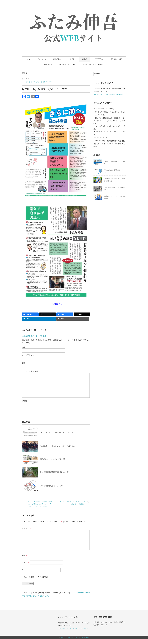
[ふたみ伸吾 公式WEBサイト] (74, 8)
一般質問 (72, 59)
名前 (25, 555)
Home (28, 59)
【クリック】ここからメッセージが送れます (109, 95)
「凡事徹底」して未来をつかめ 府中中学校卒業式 (58, 446)
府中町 (84, 59)
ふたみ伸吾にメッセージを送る (34, 336)
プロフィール (41, 59)
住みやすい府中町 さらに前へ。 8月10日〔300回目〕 (72, 503)
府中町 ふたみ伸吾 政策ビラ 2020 (41, 82)
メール (25, 563)
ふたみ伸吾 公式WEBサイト (67, 637)
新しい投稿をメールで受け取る (36, 577)
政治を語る (48, 64)
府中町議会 (57, 59)
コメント (26, 528)
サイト (24, 570)
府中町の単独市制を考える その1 (51, 486)
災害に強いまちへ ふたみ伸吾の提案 (52, 459)
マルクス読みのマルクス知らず (93, 64)
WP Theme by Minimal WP (82, 637)
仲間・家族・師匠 (116, 59)
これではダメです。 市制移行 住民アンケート (56, 432)
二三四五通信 (98, 59)
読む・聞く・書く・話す (67, 64)
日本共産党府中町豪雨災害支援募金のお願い (55, 472)
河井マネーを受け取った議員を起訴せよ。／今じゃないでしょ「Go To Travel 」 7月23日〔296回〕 (40, 504)
